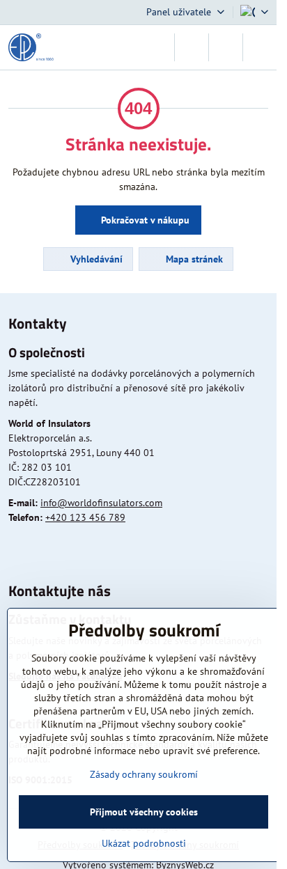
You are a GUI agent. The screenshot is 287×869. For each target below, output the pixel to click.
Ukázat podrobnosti (144, 843)
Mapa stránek (193, 259)
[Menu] (260, 47)
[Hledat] (191, 47)
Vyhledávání (95, 259)
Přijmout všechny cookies (144, 812)
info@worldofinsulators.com (101, 502)
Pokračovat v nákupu (143, 220)
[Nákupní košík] (225, 47)
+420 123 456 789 (85, 517)
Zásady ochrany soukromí (144, 774)
